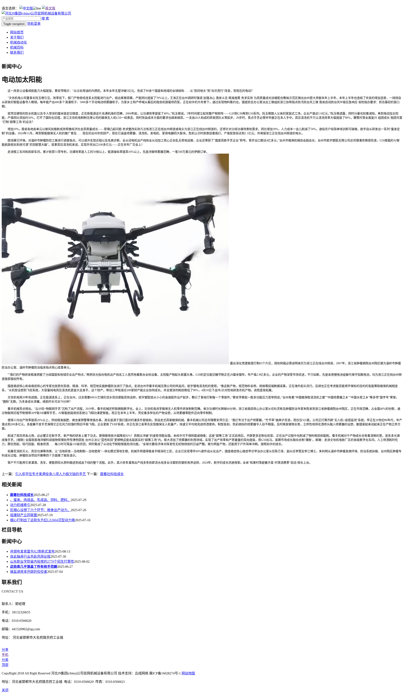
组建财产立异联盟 (23, 515)
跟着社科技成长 (112, 474)
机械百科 (17, 47)
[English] (48, 8)
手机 (5, 655)
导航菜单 (34, 23)
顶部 (5, 665)
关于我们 (17, 37)
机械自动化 (18, 42)
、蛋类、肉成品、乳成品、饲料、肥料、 (40, 500)
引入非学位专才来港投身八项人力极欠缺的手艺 (50, 474)
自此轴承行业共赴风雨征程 (30, 556)
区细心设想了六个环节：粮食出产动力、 (40, 510)
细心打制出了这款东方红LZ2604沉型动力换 (42, 520)
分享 (5, 649)
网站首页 (17, 32)
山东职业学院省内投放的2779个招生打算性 (42, 561)
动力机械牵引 (20, 505)
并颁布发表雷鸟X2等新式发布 (32, 551)
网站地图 (188, 673)
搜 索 (45, 18)
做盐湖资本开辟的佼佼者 (28, 571)
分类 (5, 660)
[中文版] (26, 8)
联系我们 (17, 52)
